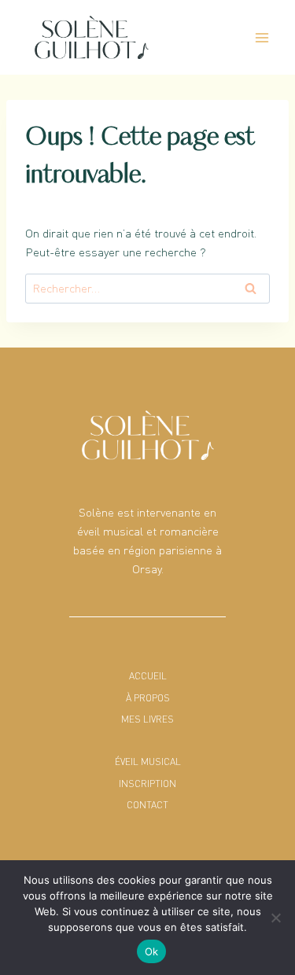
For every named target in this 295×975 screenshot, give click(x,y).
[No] (275, 917)
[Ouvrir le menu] (261, 37)
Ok (152, 951)
